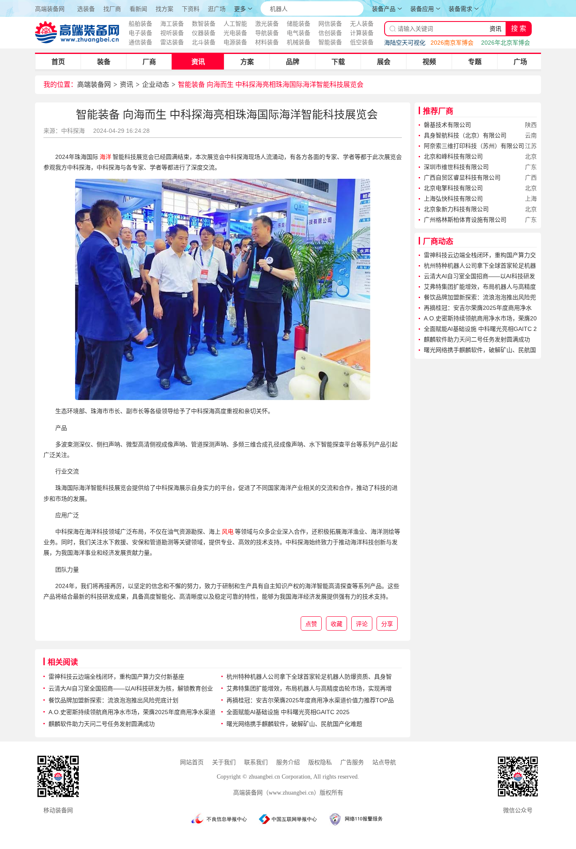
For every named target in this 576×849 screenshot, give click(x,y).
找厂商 (112, 9)
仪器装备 (203, 33)
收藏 (336, 624)
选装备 (86, 9)
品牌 (292, 61)
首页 (58, 61)
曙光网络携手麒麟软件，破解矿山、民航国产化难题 (294, 723)
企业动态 (155, 84)
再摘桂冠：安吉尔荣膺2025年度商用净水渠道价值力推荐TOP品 (310, 700)
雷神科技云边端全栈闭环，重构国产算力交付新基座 (116, 676)
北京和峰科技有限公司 (453, 156)
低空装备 (362, 42)
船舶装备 (140, 23)
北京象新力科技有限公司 (456, 209)
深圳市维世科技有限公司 (456, 167)
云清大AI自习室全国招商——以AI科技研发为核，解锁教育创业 (130, 688)
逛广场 (217, 9)
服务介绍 (288, 762)
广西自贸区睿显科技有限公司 (462, 177)
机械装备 (298, 42)
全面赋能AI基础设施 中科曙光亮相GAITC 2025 (288, 712)
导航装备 (267, 33)
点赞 (311, 624)
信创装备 (330, 33)
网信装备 (330, 23)
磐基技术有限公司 (447, 124)
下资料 (190, 9)
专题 (475, 61)
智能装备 (330, 42)
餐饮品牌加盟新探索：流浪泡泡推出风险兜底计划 (113, 700)
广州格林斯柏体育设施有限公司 (465, 219)
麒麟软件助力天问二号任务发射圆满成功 (101, 723)
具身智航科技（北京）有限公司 (465, 135)
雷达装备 (172, 42)
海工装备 (172, 23)
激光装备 (267, 23)
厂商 (149, 61)
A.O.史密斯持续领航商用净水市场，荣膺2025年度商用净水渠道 (131, 712)
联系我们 (256, 762)
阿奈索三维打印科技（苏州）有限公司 (474, 145)
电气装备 (298, 33)
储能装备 (298, 23)
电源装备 (235, 42)
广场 (520, 61)
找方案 (164, 9)
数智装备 (203, 23)
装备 (103, 61)
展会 (383, 61)
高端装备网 (50, 8)
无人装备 (362, 23)
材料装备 (267, 42)
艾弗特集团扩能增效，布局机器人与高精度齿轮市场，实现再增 (309, 688)
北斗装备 (203, 42)
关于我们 (224, 762)
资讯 (198, 61)
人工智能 (235, 23)
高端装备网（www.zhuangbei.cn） (276, 793)
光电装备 (235, 33)
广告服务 (352, 762)
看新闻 (138, 9)
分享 (387, 624)
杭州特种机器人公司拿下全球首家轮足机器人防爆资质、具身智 (309, 676)
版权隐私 (320, 762)
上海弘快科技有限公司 (453, 198)
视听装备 (172, 33)
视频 (429, 61)
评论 (362, 624)
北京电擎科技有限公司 (453, 188)
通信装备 (140, 42)
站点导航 (384, 762)
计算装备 (362, 33)
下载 (338, 61)
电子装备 (140, 33)
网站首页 (192, 762)
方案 (247, 61)
